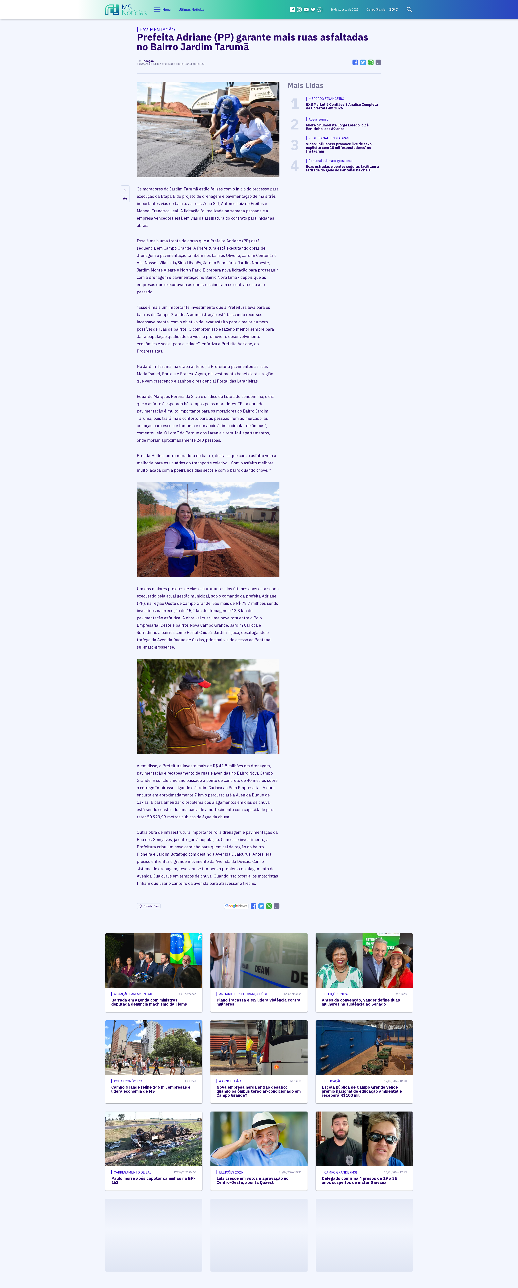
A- (125, 190)
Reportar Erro (151, 905)
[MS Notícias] (126, 11)
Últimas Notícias (192, 9)
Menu (166, 9)
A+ (125, 198)
